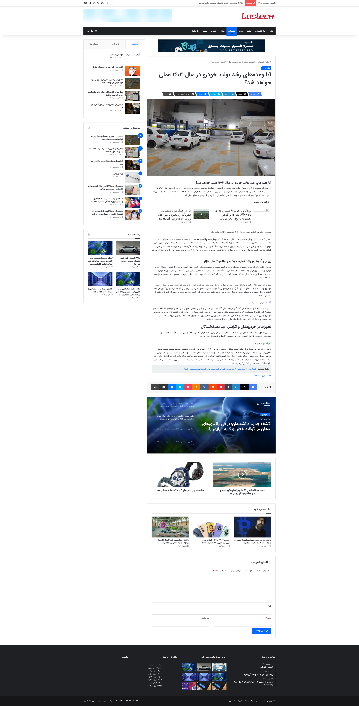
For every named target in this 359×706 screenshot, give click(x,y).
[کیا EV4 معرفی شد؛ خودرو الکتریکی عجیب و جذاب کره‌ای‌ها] (128, 248)
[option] (211, 425)
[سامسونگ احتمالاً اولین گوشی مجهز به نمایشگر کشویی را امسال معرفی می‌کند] (132, 215)
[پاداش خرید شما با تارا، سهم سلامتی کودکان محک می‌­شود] (189, 686)
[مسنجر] (172, 387)
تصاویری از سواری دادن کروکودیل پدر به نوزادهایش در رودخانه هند (107, 81)
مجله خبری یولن (155, 670)
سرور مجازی (253, 700)
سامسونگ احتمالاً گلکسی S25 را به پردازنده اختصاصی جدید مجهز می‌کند (105, 188)
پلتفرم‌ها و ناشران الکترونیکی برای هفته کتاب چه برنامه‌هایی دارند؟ (105, 94)
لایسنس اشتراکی (116, 54)
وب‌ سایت (205, 618)
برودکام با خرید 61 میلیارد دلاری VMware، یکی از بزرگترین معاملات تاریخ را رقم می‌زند (233, 215)
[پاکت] (188, 387)
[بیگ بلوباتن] (132, 177)
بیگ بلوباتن (118, 173)
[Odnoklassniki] (196, 387)
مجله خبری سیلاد (155, 682)
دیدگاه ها (94, 44)
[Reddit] (213, 387)
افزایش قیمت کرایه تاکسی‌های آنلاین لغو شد (107, 106)
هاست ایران (113, 700)
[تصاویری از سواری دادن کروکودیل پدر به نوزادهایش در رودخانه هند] (132, 83)
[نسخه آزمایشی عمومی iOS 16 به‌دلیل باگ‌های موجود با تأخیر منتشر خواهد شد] (132, 202)
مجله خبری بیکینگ (155, 664)
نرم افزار (195, 31)
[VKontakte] (204, 387)
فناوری (213, 31)
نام (269, 606)
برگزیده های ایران (155, 667)
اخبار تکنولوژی (260, 31)
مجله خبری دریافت (155, 685)
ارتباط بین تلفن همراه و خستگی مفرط (108, 67)
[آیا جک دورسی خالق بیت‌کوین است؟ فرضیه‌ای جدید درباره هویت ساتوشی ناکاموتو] (252, 527)
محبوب (135, 44)
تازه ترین (115, 44)
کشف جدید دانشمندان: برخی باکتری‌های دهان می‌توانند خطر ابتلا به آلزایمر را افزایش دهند (209, 3)
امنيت (249, 31)
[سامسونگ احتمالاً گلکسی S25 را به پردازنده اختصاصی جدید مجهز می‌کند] (132, 190)
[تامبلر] (228, 387)
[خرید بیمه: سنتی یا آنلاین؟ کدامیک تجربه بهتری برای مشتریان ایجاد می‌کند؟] (219, 667)
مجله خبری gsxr (155, 676)
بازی (241, 31)
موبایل (204, 31)
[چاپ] (155, 387)
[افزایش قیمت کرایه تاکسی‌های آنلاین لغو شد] (132, 108)
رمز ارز (222, 31)
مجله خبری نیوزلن (155, 673)
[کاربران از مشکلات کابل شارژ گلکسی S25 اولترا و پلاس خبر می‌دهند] (219, 686)
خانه (272, 31)
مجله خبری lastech (262, 375)
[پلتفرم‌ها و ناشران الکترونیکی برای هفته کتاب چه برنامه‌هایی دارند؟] (132, 96)
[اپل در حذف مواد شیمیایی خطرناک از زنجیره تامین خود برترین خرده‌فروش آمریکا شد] (201, 214)
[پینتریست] (221, 387)
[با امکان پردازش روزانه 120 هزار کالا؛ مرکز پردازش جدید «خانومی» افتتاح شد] (170, 527)
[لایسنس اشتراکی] (132, 58)
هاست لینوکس (241, 700)
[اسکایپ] (180, 387)
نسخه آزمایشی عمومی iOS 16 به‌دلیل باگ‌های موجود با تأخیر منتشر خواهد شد (107, 200)
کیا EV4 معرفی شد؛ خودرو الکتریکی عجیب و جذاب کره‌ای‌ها (130, 261)
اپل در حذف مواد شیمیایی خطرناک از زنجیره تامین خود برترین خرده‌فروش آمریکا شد (174, 215)
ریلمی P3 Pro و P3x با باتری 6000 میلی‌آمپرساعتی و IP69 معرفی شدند (216, 541)
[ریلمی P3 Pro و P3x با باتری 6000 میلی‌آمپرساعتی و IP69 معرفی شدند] (211, 527)
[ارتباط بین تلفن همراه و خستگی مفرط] (132, 71)
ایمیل (268, 618)
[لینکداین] (236, 387)
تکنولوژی (231, 31)
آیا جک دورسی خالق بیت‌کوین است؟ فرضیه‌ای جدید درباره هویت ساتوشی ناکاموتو (252, 541)
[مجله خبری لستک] (258, 16)
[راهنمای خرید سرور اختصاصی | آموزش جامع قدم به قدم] (100, 279)
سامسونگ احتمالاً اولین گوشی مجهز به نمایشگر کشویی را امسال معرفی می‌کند (107, 213)
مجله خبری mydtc (155, 679)
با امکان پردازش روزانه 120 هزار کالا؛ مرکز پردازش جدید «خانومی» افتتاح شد (173, 541)
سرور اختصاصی (90, 700)
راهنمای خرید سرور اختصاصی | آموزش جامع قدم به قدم (237, 426)
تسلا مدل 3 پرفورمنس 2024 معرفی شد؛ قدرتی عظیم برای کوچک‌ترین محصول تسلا (220, 369)
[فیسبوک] (253, 387)
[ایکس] (244, 387)
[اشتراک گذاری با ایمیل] (163, 387)
